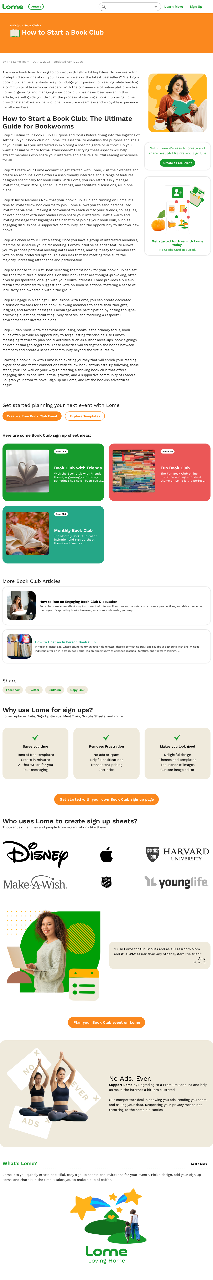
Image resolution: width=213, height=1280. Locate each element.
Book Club (31, 25)
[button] (156, 7)
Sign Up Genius (49, 716)
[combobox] (130, 6)
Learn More (173, 7)
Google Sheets (93, 716)
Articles (15, 25)
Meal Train (71, 716)
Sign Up (196, 7)
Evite (31, 716)
